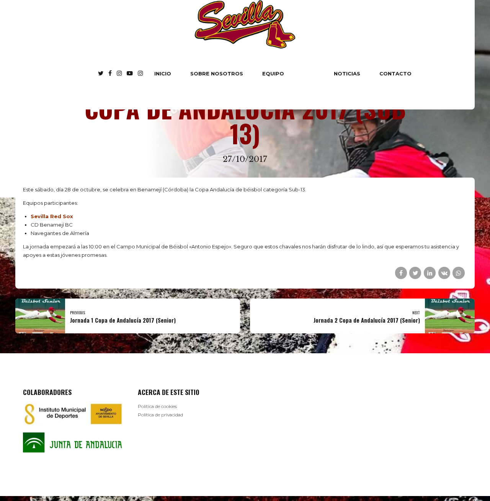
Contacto (395, 73)
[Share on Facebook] (401, 273)
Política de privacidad (160, 415)
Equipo (273, 73)
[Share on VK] (444, 273)
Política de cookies (157, 406)
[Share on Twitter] (415, 273)
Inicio (162, 73)
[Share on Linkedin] (430, 273)
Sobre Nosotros (216, 73)
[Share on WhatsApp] (458, 273)
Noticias (347, 73)
